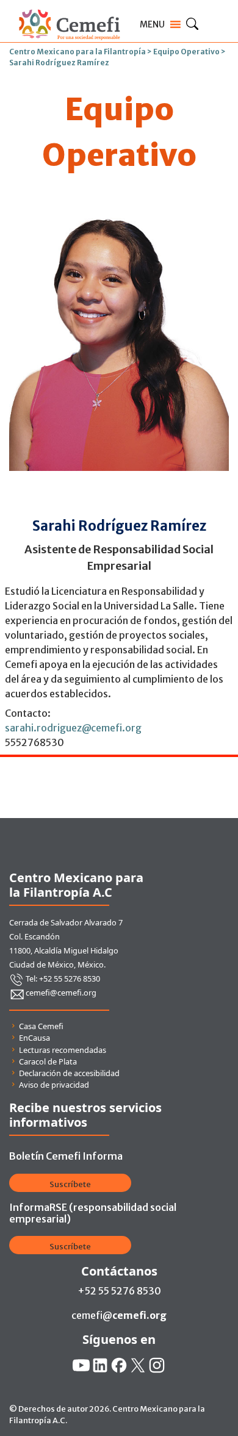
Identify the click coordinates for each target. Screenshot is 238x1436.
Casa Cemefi (41, 1026)
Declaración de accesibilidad (69, 1073)
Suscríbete (70, 1184)
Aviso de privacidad (54, 1084)
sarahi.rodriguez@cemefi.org (73, 728)
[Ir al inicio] (69, 7)
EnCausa (34, 1037)
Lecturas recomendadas (62, 1049)
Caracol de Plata (48, 1061)
